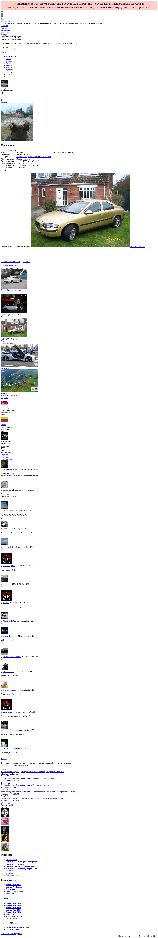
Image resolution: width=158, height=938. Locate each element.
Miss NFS (10, 914)
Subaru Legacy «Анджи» (11, 290)
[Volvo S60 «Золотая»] (14, 337)
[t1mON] (4, 545)
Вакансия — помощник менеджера (21, 862)
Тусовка (9, 70)
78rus (13, 566)
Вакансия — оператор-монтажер (20, 866)
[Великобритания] (4, 406)
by (14, 636)
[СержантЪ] (4, 688)
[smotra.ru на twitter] (2, 19)
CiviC (11, 547)
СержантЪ (7, 690)
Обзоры (9, 61)
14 (3, 341)
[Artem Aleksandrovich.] (4, 654)
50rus (7, 584)
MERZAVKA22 (9, 621)
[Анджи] (4, 86)
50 (8, 776)
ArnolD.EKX (8, 672)
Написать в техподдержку (12, 934)
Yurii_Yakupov (9, 712)
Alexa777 (6, 529)
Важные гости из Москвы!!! (44, 778)
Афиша (9, 65)
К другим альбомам (9, 395)
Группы (4, 398)
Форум (9, 72)
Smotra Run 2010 (13, 912)
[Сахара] (5, 841)
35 (9, 803)
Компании (10, 67)
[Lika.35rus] (4, 746)
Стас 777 (6, 566)
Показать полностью (9, 266)
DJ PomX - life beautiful (10, 262)
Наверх (4, 34)
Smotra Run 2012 (13, 908)
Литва (3, 425)
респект (4, 102)
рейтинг (4, 95)
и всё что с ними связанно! (39, 157)
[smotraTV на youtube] (2, 12)
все (5, 759)
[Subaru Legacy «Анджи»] (14, 288)
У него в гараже (7, 268)
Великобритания (23, 159)
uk (9, 89)
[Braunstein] (4, 488)
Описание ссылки (137, 247)
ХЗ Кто (6, 603)
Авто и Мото (11, 56)
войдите (24, 765)
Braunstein (7, 490)
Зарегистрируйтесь (9, 765)
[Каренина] (5, 850)
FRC (12, 510)
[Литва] (4, 422)
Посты (4, 769)
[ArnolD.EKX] (4, 669)
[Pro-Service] (4, 439)
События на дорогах (14, 891)
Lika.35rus (7, 748)
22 (9, 783)
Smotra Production (14, 887)
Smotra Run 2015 (13, 885)
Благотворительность (15, 889)
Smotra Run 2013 (13, 905)
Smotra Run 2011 (13, 910)
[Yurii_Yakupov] (6, 710)
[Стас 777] (6, 563)
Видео (8, 63)
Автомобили (21, 157)
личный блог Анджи (10, 772)
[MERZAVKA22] (4, 619)
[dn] (4, 582)
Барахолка (10, 74)
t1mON (6, 547)
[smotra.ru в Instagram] (5, 21)
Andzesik (26, 262)
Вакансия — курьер (15, 864)
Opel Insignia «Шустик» (11, 314)
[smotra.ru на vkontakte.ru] (2, 14)
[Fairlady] (4, 508)
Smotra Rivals (11, 919)
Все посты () (7, 805)
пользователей (64, 43)
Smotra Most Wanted (14, 917)
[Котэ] (5, 824)
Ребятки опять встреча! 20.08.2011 (47, 785)
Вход (3, 37)
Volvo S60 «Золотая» (9, 339)
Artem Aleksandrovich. (12, 657)
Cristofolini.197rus (10, 469)
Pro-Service (5, 441)
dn (4, 584)
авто (3, 368)
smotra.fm (10, 894)
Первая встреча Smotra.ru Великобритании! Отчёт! (54, 792)
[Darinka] (5, 833)
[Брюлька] (5, 816)
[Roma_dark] (4, 634)
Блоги (8, 59)
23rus (14, 690)
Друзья (4, 807)
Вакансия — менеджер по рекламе (21, 868)
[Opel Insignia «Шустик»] (14, 312)
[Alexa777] (4, 526)
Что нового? (11, 860)
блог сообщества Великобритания (15, 778)
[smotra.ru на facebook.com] (2, 16)
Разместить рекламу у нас (17, 927)
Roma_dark (7, 636)
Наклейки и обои (13, 875)
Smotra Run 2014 (13, 903)
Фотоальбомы (7, 343)
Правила (9, 871)
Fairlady (6, 510)
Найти (3, 52)
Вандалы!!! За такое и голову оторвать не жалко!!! (42, 772)
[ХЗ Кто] (6, 600)
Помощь (9, 873)
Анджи (4, 89)
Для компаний (12, 929)
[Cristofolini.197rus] (4, 467)
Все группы (6, 450)
